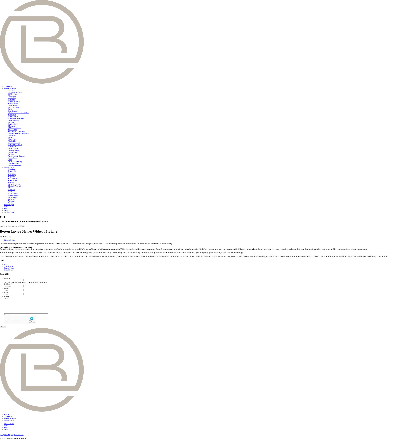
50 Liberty (11, 90)
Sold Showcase (9, 424)
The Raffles (12, 141)
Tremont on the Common (16, 156)
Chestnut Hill (12, 180)
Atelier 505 (12, 98)
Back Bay (11, 169)
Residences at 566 (14, 143)
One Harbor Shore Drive (16, 131)
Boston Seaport (13, 195)
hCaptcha (7, 315)
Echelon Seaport (13, 107)
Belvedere (11, 100)
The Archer (12, 96)
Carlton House (13, 103)
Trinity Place (12, 158)
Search (6, 414)
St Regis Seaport (13, 150)
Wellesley (11, 201)
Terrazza (11, 154)
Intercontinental (13, 120)
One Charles (12, 130)
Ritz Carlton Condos (15, 145)
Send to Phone (9, 268)
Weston (10, 203)
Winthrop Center (13, 163)
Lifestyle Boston (9, 240)
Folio (10, 109)
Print (5, 264)
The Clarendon (13, 105)
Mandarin (11, 126)
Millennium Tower (14, 128)
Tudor (10, 160)
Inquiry (7, 296)
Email (6, 288)
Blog (5, 208)
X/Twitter (7, 278)
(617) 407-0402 (9, 212)
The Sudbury (12, 152)
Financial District (14, 184)
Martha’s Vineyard (14, 186)
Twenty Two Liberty (15, 161)
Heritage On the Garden (16, 118)
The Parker (12, 135)
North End (11, 192)
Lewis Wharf (12, 124)
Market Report (9, 205)
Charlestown (12, 178)
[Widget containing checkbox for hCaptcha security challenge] (20, 320)
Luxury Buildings (10, 88)
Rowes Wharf (13, 146)
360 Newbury (13, 94)
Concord (11, 182)
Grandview (12, 115)
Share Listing (8, 270)
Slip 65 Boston (13, 148)
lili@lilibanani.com (17, 435)
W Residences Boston (15, 165)
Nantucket (11, 190)
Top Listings (8, 86)
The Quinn (12, 139)
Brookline (11, 173)
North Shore (12, 193)
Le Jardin (11, 122)
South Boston (12, 197)
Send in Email (8, 266)
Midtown (11, 188)
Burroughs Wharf (14, 101)
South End (11, 199)
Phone (6, 292)
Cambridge (12, 175)
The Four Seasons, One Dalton (18, 113)
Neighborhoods (9, 167)
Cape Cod (11, 177)
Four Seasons (12, 111)
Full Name (8, 284)
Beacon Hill (12, 171)
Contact (6, 210)
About (6, 207)
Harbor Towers (13, 116)
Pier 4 (10, 137)
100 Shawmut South (15, 92)
